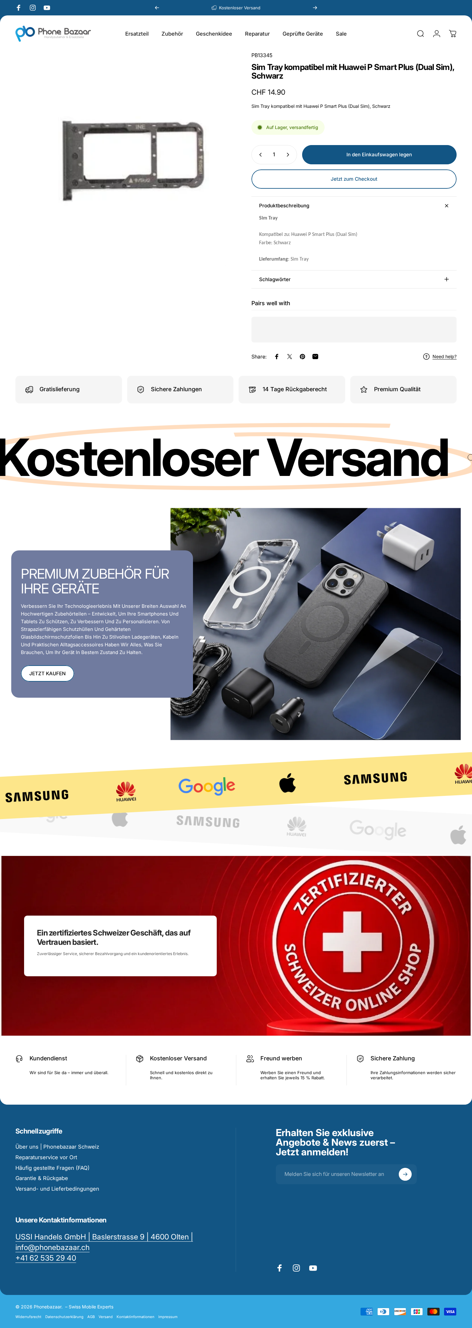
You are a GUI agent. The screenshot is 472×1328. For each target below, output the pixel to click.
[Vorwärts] (315, 7)
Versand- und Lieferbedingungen (57, 1189)
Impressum (168, 1317)
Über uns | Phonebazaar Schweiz (57, 1146)
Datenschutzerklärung (64, 1317)
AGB (91, 1317)
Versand (106, 1317)
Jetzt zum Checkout (354, 179)
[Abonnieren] (405, 1174)
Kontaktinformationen (135, 1317)
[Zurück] (157, 7)
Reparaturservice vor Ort (46, 1157)
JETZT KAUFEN (47, 673)
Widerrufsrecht (28, 1317)
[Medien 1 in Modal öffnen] (122, 158)
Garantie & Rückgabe (41, 1178)
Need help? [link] (445, 356)
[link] (45, 1258)
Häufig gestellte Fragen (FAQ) (52, 1168)
